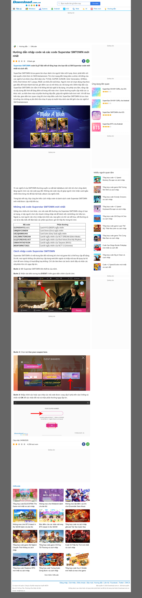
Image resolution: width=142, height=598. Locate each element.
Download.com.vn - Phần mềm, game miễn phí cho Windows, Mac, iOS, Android (27, 3)
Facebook (114, 583)
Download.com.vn (14, 46)
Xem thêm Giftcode (51, 575)
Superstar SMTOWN (22, 66)
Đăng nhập (64, 583)
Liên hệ (106, 583)
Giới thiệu (72, 583)
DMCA (127, 583)
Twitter (121, 583)
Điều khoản (81, 583)
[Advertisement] (71, 29)
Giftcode (34, 46)
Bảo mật (90, 583)
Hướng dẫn (23, 46)
